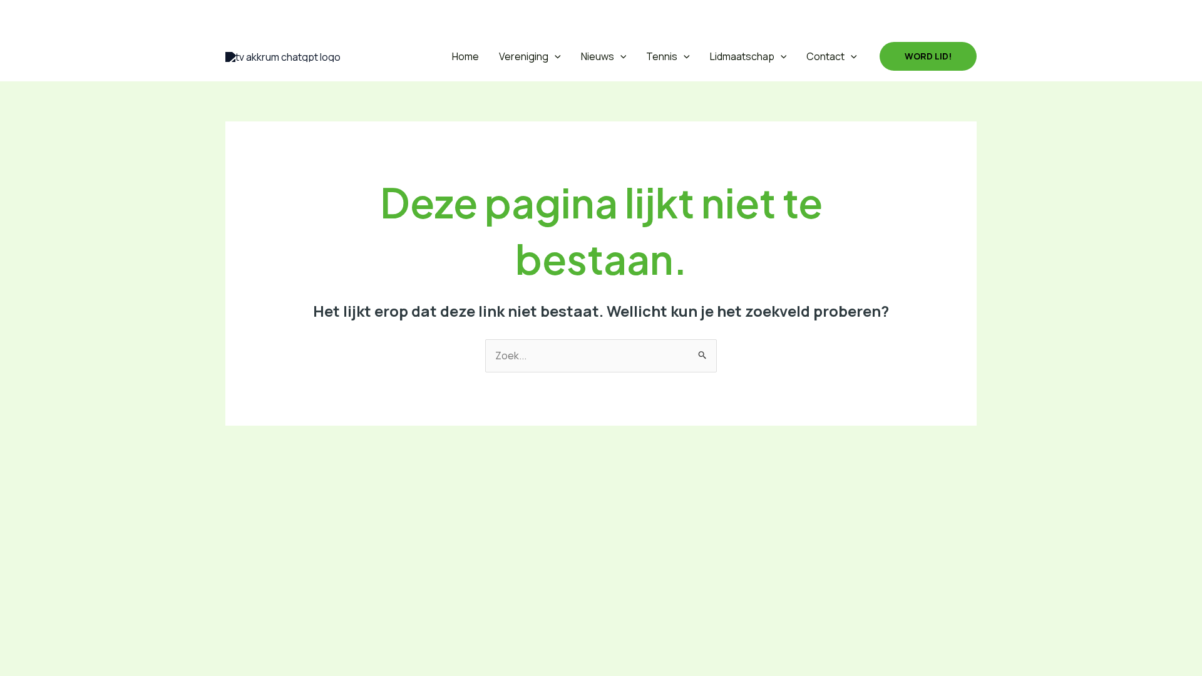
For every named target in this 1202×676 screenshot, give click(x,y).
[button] (233, 16)
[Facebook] (264, 15)
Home (465, 56)
